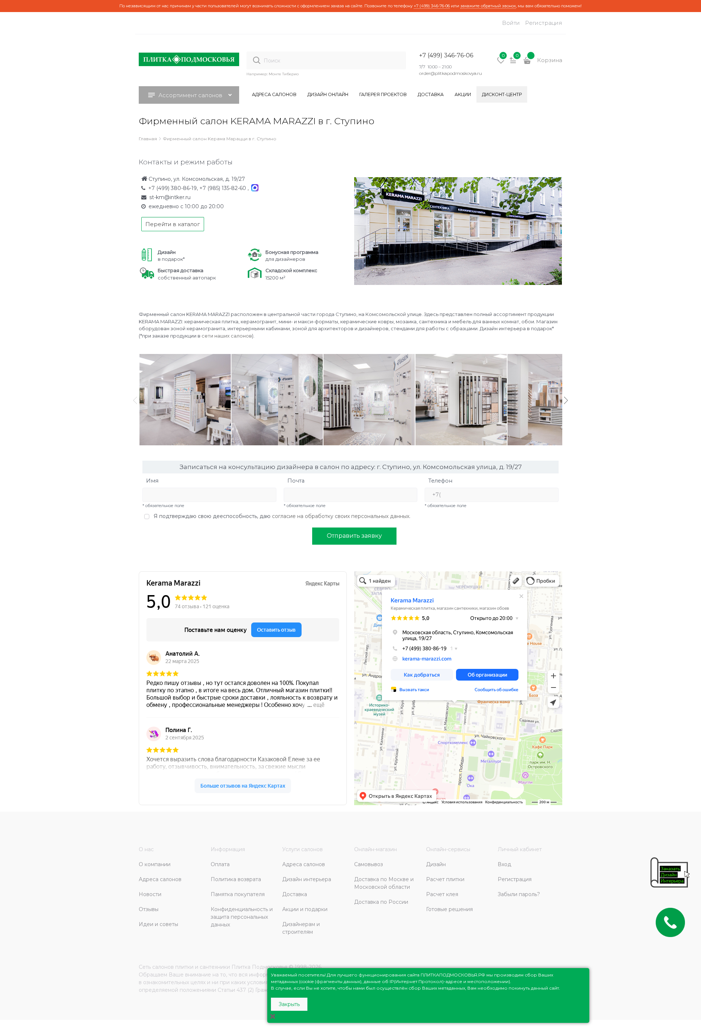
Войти (511, 22)
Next (566, 400)
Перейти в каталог (172, 224)
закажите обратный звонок (488, 5)
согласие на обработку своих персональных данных (340, 516)
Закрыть (289, 1004)
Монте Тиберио (284, 74)
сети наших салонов (227, 336)
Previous (135, 400)
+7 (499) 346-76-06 (432, 5)
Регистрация (543, 22)
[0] (501, 63)
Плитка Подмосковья (259, 967)
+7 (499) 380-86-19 (172, 188)
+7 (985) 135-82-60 (223, 188)
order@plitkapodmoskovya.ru (450, 73)
